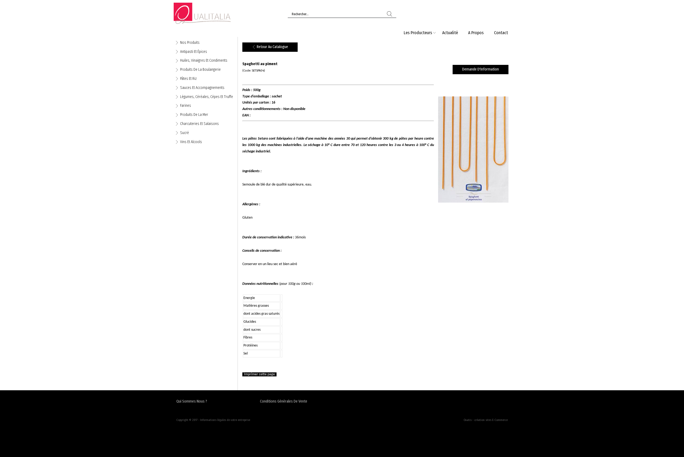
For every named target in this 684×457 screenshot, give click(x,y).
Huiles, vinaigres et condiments (203, 60)
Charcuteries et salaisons (199, 123)
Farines (185, 105)
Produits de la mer (194, 114)
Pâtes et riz (188, 78)
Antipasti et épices (193, 51)
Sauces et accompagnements (202, 87)
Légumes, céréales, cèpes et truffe (206, 96)
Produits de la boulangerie (200, 69)
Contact (501, 32)
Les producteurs (418, 32)
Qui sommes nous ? (191, 401)
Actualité (450, 32)
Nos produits (190, 42)
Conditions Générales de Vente (283, 401)
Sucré (184, 133)
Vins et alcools (191, 142)
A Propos (476, 32)
